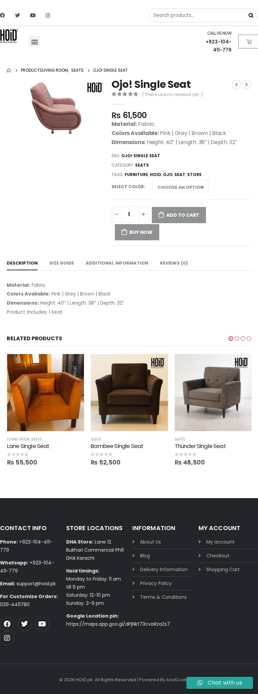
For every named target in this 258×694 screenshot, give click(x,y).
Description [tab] (22, 263)
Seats (142, 165)
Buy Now (141, 232)
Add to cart (182, 215)
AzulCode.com (182, 679)
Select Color (128, 186)
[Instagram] (47, 15)
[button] (34, 41)
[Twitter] (17, 15)
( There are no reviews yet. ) (172, 94)
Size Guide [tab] (61, 263)
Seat (179, 174)
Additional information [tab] (117, 263)
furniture (136, 174)
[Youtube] (32, 15)
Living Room (18, 439)
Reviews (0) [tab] (174, 263)
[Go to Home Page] (9, 70)
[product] (45, 392)
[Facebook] (2, 15)
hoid (155, 174)
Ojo (168, 174)
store (194, 174)
